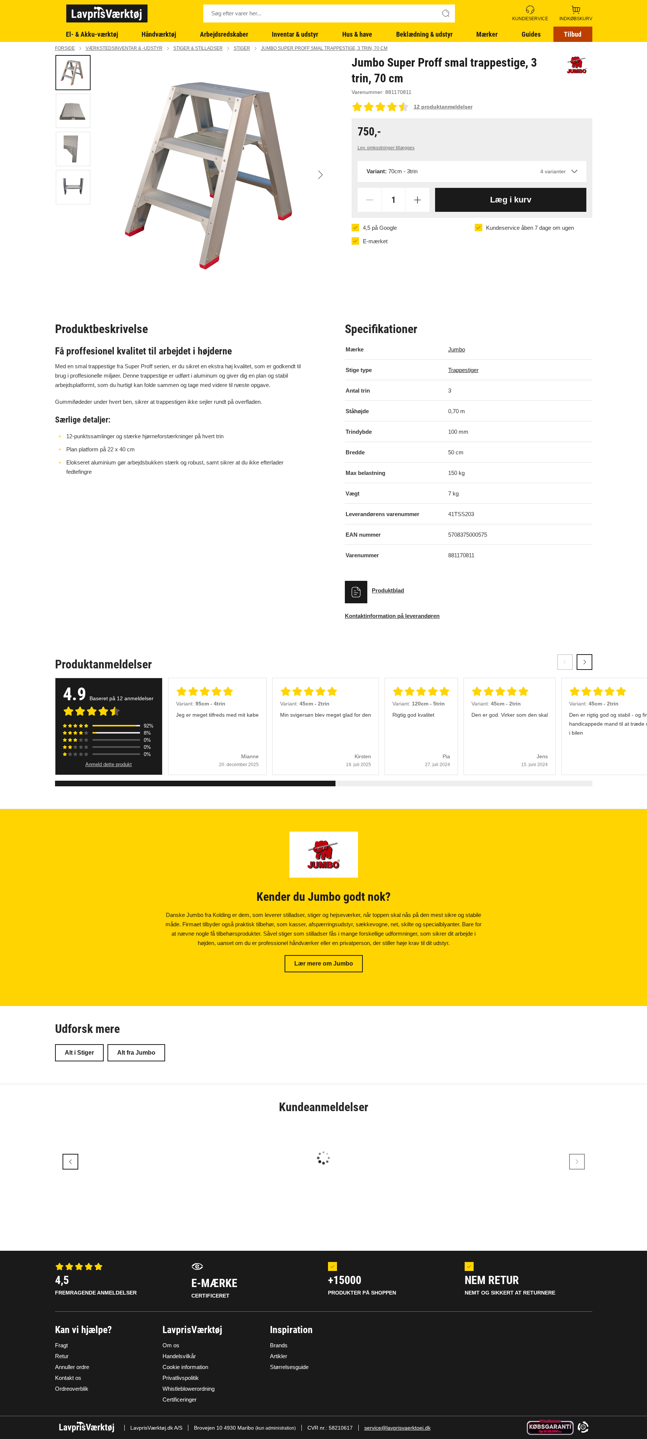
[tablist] (73, 175)
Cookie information (185, 1367)
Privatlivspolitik (180, 1378)
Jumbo (456, 349)
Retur (62, 1356)
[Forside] (107, 13)
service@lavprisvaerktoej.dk (397, 1428)
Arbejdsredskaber (224, 34)
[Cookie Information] (583, 1427)
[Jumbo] (576, 65)
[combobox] (472, 171)
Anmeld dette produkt (108, 764)
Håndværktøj (159, 34)
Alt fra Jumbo (136, 1052)
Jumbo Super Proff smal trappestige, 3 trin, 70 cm (324, 48)
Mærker (487, 34)
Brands (279, 1345)
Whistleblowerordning (188, 1388)
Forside (65, 48)
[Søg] (446, 13)
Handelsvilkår (179, 1356)
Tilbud (572, 34)
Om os (170, 1345)
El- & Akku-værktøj (92, 34)
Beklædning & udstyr (424, 34)
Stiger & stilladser (198, 48)
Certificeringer (179, 1399)
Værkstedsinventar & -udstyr (124, 48)
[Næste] (320, 174)
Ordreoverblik (71, 1388)
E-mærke (214, 1288)
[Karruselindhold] (216, 175)
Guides (531, 34)
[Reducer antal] (370, 200)
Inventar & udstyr (295, 34)
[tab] (73, 72)
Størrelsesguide (289, 1367)
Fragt (61, 1345)
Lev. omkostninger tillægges (386, 147)
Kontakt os (68, 1378)
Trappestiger (463, 370)
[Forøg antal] (417, 200)
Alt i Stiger (79, 1052)
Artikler (278, 1356)
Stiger (242, 48)
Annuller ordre (72, 1367)
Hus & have (357, 34)
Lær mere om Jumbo (323, 963)
